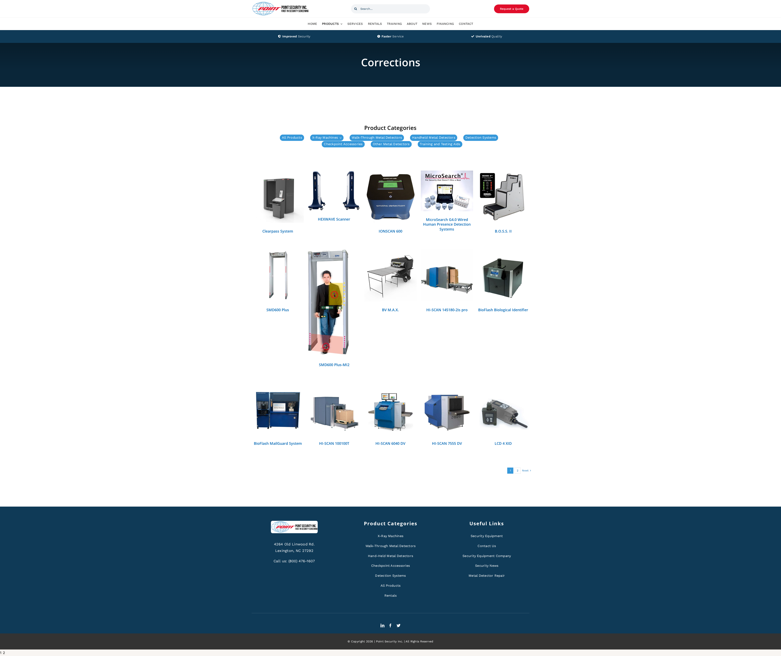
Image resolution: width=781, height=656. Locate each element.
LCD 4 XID (503, 443)
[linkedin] (382, 625)
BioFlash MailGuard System (278, 443)
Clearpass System (277, 231)
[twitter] (398, 625)
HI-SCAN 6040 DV (390, 443)
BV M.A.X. (390, 309)
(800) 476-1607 (301, 561)
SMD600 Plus (277, 309)
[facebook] (390, 625)
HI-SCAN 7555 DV (447, 443)
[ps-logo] (280, 3)
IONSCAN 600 (390, 231)
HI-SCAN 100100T (334, 443)
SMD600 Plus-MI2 (334, 364)
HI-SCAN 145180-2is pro (447, 309)
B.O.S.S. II (503, 231)
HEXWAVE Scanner (334, 219)
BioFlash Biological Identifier (503, 309)
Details (278, 197)
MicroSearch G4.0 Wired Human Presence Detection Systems (447, 224)
